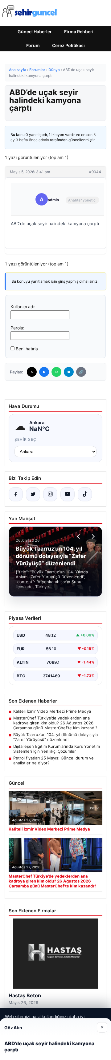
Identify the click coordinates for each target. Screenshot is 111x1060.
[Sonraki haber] (92, 536)
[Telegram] (69, 372)
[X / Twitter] (33, 494)
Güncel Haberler (35, 31)
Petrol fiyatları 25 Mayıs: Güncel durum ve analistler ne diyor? (53, 760)
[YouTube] (67, 494)
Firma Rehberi (78, 31)
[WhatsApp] (56, 372)
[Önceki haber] (79, 536)
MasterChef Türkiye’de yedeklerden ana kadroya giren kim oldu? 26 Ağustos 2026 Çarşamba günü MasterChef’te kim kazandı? (55, 722)
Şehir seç (25, 439)
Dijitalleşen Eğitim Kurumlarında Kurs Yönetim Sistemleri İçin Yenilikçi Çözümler (56, 749)
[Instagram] (50, 494)
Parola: (17, 327)
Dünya (54, 69)
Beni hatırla (27, 348)
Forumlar (37, 69)
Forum (33, 45)
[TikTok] (85, 494)
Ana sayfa (17, 69)
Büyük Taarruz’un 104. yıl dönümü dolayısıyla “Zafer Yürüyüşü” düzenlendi (55, 737)
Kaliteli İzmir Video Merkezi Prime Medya (52, 711)
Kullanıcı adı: (22, 306)
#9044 (95, 171)
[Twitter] (32, 372)
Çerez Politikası (68, 45)
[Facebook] (44, 372)
